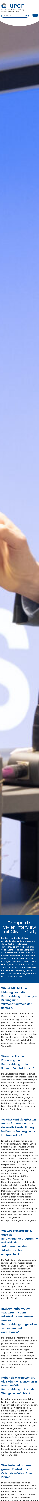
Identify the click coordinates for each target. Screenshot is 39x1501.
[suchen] (26, 16)
